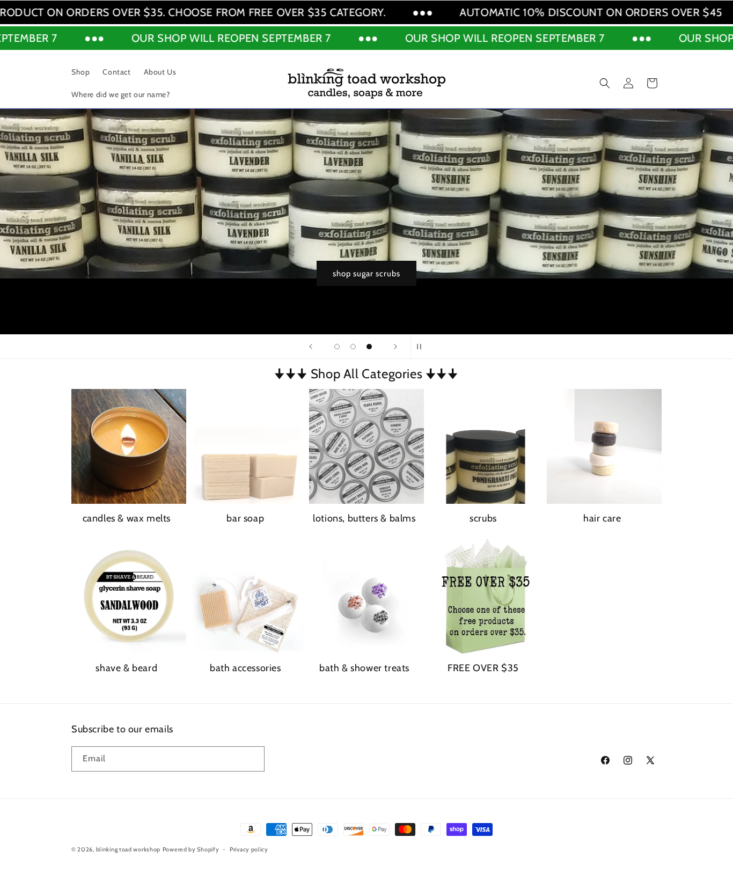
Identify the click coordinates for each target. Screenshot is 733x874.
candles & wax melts (127, 518)
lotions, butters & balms (364, 518)
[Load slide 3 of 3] (369, 347)
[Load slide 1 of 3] (337, 347)
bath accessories (245, 668)
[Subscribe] (252, 759)
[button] (605, 83)
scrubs (483, 518)
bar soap (245, 518)
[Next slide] (395, 346)
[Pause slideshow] (422, 346)
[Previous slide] (310, 346)
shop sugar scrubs (551, 273)
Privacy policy (249, 849)
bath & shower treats (364, 668)
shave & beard (126, 668)
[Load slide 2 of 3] (353, 347)
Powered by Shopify (191, 849)
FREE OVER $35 (483, 668)
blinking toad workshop (128, 849)
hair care (602, 518)
